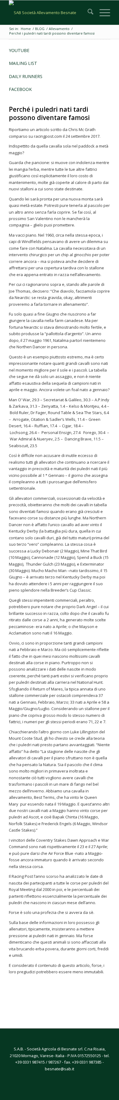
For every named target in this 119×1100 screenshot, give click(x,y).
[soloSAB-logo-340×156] (49, 12)
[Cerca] (87, 12)
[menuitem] (87, 12)
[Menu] (101, 12)
